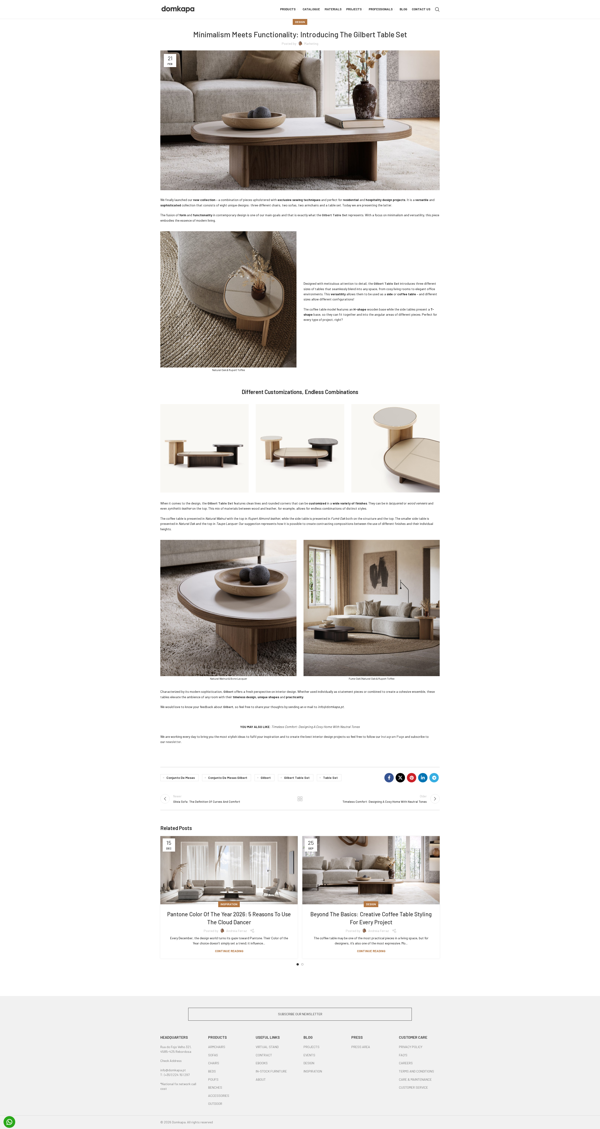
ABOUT (261, 1079)
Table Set (330, 778)
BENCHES (215, 1087)
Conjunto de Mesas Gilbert (227, 778)
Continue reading (229, 951)
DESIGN (309, 1063)
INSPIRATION (313, 1071)
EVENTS (309, 1055)
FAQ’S (403, 1055)
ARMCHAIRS (216, 1047)
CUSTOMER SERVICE (413, 1087)
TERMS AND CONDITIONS (416, 1071)
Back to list (300, 798)
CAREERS (406, 1063)
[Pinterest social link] (411, 777)
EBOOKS (262, 1063)
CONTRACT (264, 1055)
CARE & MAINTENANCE (415, 1079)
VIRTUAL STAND (267, 1047)
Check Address (171, 1061)
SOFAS (213, 1055)
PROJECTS (311, 1047)
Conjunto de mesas (180, 778)
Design (300, 21)
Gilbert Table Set (297, 778)
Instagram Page (392, 737)
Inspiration (229, 904)
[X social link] (400, 777)
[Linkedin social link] (423, 777)
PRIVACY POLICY (410, 1047)
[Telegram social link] (434, 777)
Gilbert (266, 778)
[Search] (437, 9)
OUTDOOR (215, 1104)
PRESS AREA (360, 1047)
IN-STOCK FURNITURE (271, 1071)
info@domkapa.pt (173, 1070)
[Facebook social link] (389, 777)
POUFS (213, 1079)
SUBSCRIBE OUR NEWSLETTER (300, 1014)
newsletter (173, 742)
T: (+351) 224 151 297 (175, 1075)
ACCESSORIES (218, 1096)
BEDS (212, 1071)
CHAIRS (213, 1063)
